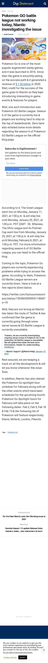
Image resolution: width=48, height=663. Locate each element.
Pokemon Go (12, 432)
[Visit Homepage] (24, 3)
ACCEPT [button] (23, 657)
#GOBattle (9, 347)
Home (4, 11)
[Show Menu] (3, 3)
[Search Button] (45, 3)
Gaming (10, 11)
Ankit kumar (9, 34)
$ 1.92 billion (23, 84)
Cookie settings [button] (10, 657)
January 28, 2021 (23, 34)
